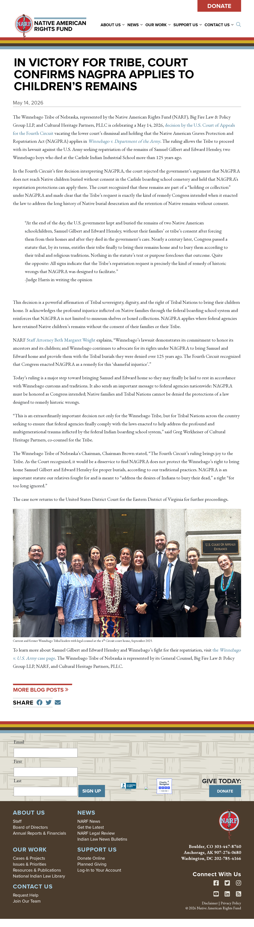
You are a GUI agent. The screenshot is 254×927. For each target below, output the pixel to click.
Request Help (25, 895)
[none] (113, 24)
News (133, 25)
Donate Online (91, 858)
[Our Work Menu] (170, 24)
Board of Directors (30, 827)
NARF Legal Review (96, 833)
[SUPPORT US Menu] (201, 24)
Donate (219, 6)
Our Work (156, 25)
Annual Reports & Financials (39, 833)
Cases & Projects (29, 858)
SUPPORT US (185, 25)
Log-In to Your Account (99, 870)
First (18, 761)
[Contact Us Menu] (233, 24)
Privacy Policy (231, 903)
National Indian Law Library (39, 876)
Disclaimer (210, 903)
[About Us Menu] (124, 24)
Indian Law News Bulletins (102, 839)
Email (19, 742)
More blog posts (38, 690)
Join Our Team (27, 901)
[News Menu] (142, 24)
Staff (17, 821)
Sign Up (91, 790)
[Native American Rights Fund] (50, 24)
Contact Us (217, 25)
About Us (111, 25)
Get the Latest (90, 827)
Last (18, 780)
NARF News (88, 821)
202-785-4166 (227, 858)
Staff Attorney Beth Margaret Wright (61, 340)
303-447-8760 (227, 846)
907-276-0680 (227, 852)
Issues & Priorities (29, 864)
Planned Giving (92, 864)
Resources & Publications (37, 870)
